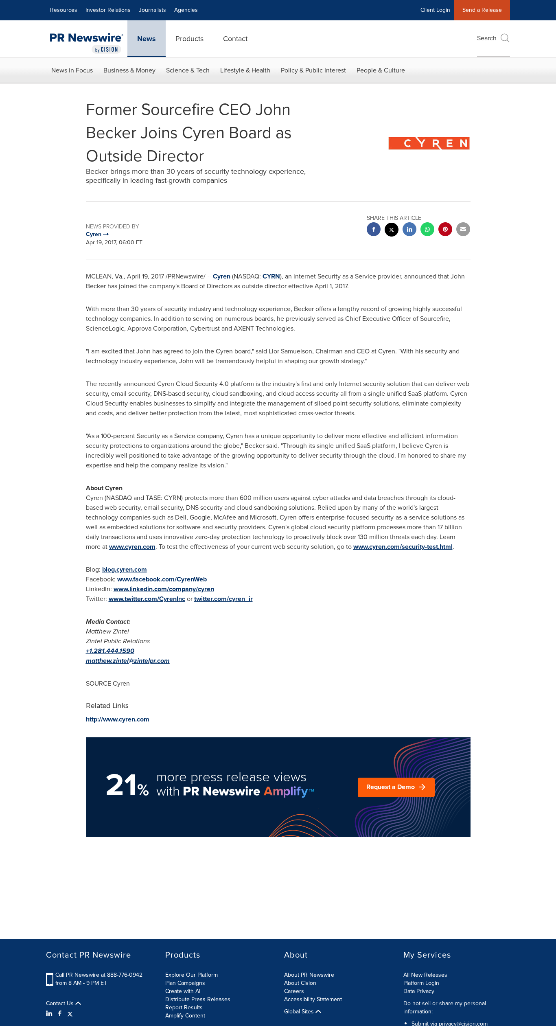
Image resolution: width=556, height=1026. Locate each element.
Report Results (184, 1007)
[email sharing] (463, 230)
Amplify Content (185, 1015)
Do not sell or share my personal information (444, 1007)
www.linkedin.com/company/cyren (164, 589)
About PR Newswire (309, 975)
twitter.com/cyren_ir (223, 598)
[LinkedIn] (50, 1014)
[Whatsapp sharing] (427, 230)
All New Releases (425, 975)
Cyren (221, 276)
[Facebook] (59, 1014)
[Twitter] (70, 1014)
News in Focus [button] (72, 70)
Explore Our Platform (191, 975)
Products (189, 38)
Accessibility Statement (313, 999)
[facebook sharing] (374, 230)
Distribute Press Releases (197, 999)
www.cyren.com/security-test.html (403, 546)
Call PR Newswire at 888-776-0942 (98, 975)
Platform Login (421, 983)
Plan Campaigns (185, 983)
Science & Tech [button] (188, 70)
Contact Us (60, 1004)
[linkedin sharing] (409, 230)
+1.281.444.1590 (110, 651)
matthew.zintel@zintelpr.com (128, 660)
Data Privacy (418, 991)
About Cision (300, 983)
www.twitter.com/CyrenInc (147, 598)
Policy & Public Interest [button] (313, 70)
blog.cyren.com (124, 569)
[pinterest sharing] (445, 230)
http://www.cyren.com (117, 719)
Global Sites (299, 1012)
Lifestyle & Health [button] (245, 70)
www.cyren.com (132, 546)
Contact (235, 38)
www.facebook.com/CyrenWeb (162, 579)
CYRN (271, 276)
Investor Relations (108, 10)
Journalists (152, 10)
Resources (63, 10)
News (146, 38)
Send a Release (482, 10)
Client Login (435, 10)
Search (487, 38)
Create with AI (182, 991)
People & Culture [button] (381, 70)
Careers (294, 991)
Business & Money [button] (129, 70)
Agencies (186, 10)
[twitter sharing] (391, 231)
